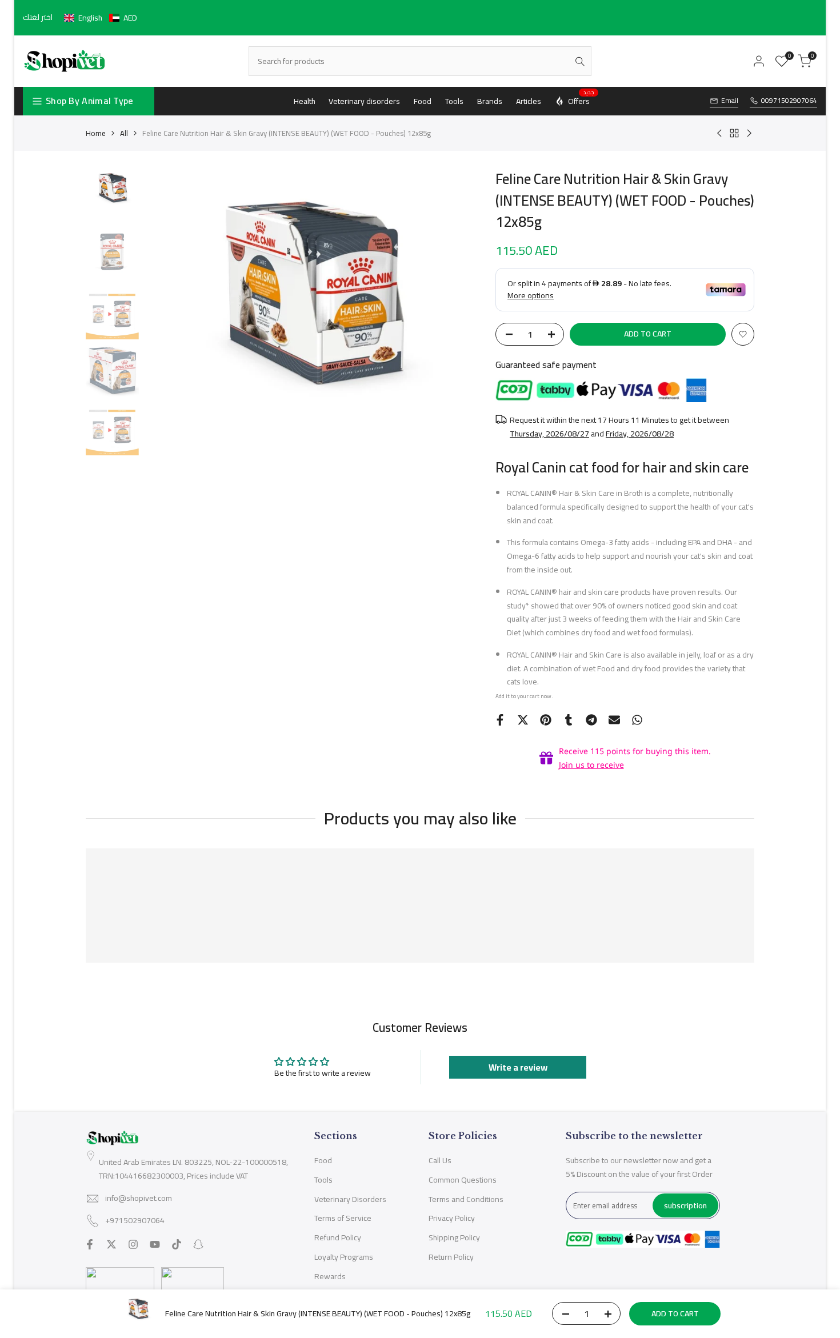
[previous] (167, 336)
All (124, 133)
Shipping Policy (454, 1237)
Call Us (440, 1160)
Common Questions (463, 1179)
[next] (455, 336)
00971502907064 (789, 101)
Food (323, 1160)
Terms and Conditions (466, 1199)
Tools (323, 1179)
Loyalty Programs (343, 1256)
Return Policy (451, 1256)
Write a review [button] (518, 1067)
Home (96, 133)
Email (729, 101)
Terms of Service (342, 1218)
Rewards (330, 1276)
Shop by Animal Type (90, 100)
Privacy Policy (452, 1218)
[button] (100, 18)
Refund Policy (337, 1237)
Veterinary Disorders (350, 1199)
